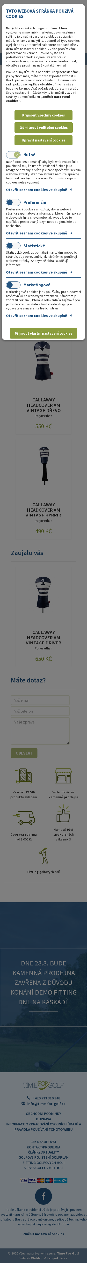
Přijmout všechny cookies (43, 115)
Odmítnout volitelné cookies (44, 127)
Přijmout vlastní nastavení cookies (43, 333)
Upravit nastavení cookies (43, 140)
